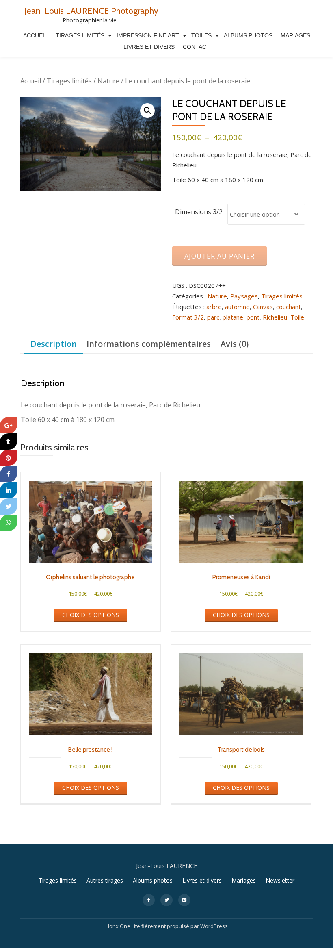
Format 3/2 (188, 317)
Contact (196, 46)
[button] (147, 110)
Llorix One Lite (123, 926)
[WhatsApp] (8, 523)
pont (253, 317)
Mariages (295, 35)
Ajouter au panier (219, 256)
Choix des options (90, 615)
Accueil (35, 35)
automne (237, 306)
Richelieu (275, 317)
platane (233, 317)
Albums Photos (248, 35)
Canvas (263, 306)
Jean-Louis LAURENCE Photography (91, 10)
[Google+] (8, 425)
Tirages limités (80, 35)
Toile (297, 317)
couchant (288, 306)
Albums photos (153, 880)
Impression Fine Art (148, 35)
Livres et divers (149, 46)
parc (213, 317)
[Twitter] (8, 506)
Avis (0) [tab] (235, 343)
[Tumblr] (8, 441)
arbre (214, 306)
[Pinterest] (8, 458)
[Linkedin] (8, 490)
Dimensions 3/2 (199, 211)
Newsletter (280, 880)
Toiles (201, 35)
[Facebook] (8, 474)
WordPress (214, 926)
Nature (108, 80)
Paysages (244, 296)
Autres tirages (104, 880)
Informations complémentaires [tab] (148, 343)
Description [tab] (53, 343)
